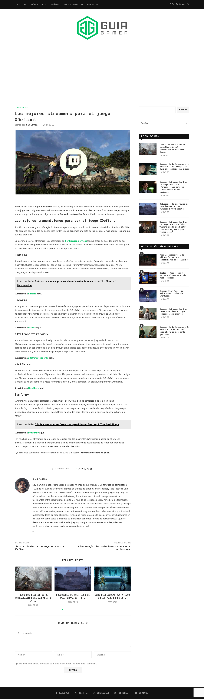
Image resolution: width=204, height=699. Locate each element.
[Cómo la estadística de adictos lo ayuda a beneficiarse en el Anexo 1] (148, 260)
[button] (18, 588)
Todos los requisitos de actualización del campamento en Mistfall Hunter (172, 148)
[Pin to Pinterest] (88, 468)
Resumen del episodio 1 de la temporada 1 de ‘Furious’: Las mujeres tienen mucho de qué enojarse (173, 187)
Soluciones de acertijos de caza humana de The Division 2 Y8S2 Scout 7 (173, 206)
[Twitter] (173, 4)
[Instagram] (177, 4)
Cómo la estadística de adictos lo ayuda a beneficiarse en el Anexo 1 (173, 257)
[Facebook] (170, 4)
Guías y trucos (38, 4)
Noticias (21, 4)
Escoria (32, 327)
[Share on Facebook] (82, 468)
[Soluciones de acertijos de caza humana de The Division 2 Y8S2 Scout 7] (73, 579)
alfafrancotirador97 (38, 357)
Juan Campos (32, 124)
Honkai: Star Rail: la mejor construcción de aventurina (171, 293)
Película (55, 4)
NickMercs (33, 388)
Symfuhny (33, 432)
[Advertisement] (102, 77)
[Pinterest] (180, 4)
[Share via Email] (91, 468)
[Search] (187, 4)
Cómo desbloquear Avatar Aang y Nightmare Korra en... (113, 596)
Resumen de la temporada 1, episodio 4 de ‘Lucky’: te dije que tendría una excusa (174, 166)
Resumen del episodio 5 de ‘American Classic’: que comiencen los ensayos (173, 311)
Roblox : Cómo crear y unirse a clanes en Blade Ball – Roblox (172, 275)
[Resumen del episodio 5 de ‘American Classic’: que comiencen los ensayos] (148, 314)
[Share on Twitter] (85, 468)
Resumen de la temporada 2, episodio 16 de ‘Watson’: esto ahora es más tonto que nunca (174, 331)
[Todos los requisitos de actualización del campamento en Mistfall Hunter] (33, 579)
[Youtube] (183, 4)
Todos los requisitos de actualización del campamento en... (33, 598)
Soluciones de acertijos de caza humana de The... (73, 596)
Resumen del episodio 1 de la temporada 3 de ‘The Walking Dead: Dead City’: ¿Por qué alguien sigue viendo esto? (173, 227)
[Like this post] (79, 468)
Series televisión (73, 4)
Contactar (92, 4)
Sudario (32, 293)
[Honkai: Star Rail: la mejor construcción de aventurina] (148, 296)
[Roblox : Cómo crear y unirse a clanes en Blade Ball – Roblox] (148, 278)
